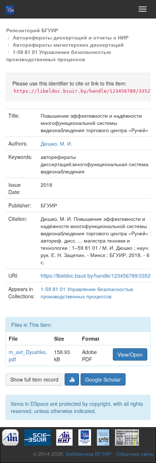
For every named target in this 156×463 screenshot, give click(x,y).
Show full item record (34, 379)
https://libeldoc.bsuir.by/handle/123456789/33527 (97, 275)
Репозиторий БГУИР (32, 30)
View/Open (130, 354)
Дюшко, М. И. (56, 143)
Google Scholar (103, 379)
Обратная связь (135, 453)
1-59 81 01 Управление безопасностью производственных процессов (58, 55)
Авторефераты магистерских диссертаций (68, 44)
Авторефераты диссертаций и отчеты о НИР (70, 37)
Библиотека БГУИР (88, 453)
